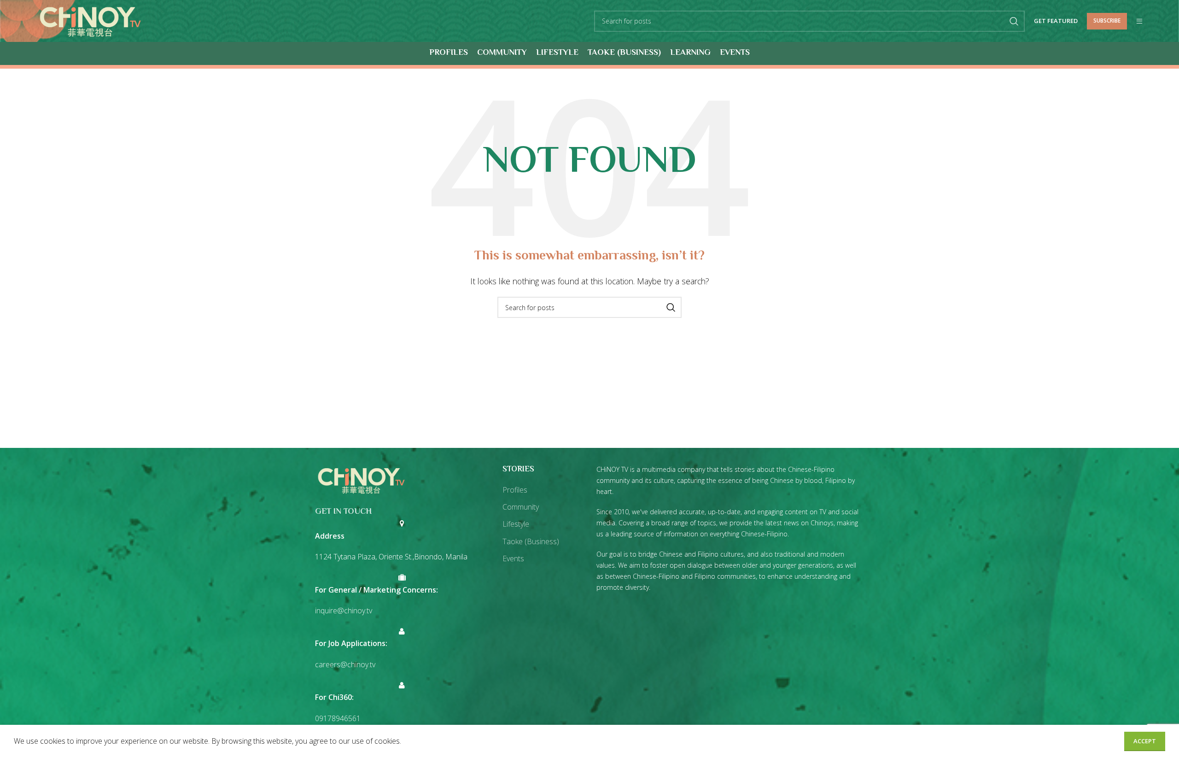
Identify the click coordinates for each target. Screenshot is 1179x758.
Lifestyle (515, 524)
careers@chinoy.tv (345, 664)
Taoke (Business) (530, 541)
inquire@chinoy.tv (343, 610)
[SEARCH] (1014, 21)
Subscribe (1107, 20)
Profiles (514, 490)
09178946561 (338, 718)
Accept (1144, 741)
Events (513, 558)
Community (520, 507)
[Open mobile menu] (1139, 21)
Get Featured (1056, 21)
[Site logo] (90, 20)
